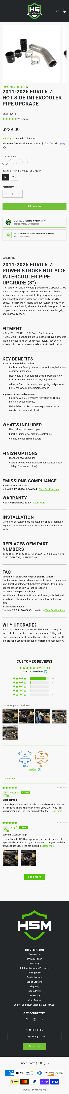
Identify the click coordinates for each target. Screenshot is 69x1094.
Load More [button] (34, 877)
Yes (14, 177)
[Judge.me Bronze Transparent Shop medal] (41, 757)
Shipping (7, 138)
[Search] (57, 11)
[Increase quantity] (18, 193)
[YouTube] (42, 1020)
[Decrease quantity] (6, 193)
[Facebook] (26, 1020)
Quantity (8, 187)
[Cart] (64, 11)
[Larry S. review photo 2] (28, 858)
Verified (33, 769)
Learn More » (40, 502)
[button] (10, 119)
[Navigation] (3, 11)
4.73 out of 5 (43, 668)
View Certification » (49, 489)
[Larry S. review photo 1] (11, 858)
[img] (10, 788)
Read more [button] (56, 811)
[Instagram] (34, 1020)
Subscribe (34, 1046)
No (5, 177)
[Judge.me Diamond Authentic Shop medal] (25, 757)
